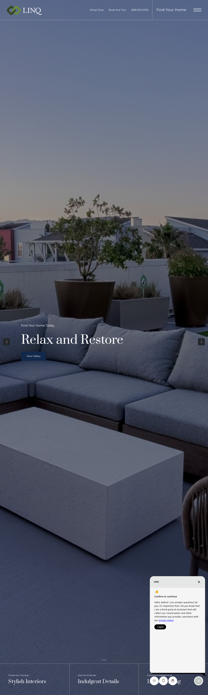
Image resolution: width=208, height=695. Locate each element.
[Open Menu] (197, 9)
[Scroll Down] (104, 659)
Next (201, 341)
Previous (6, 341)
